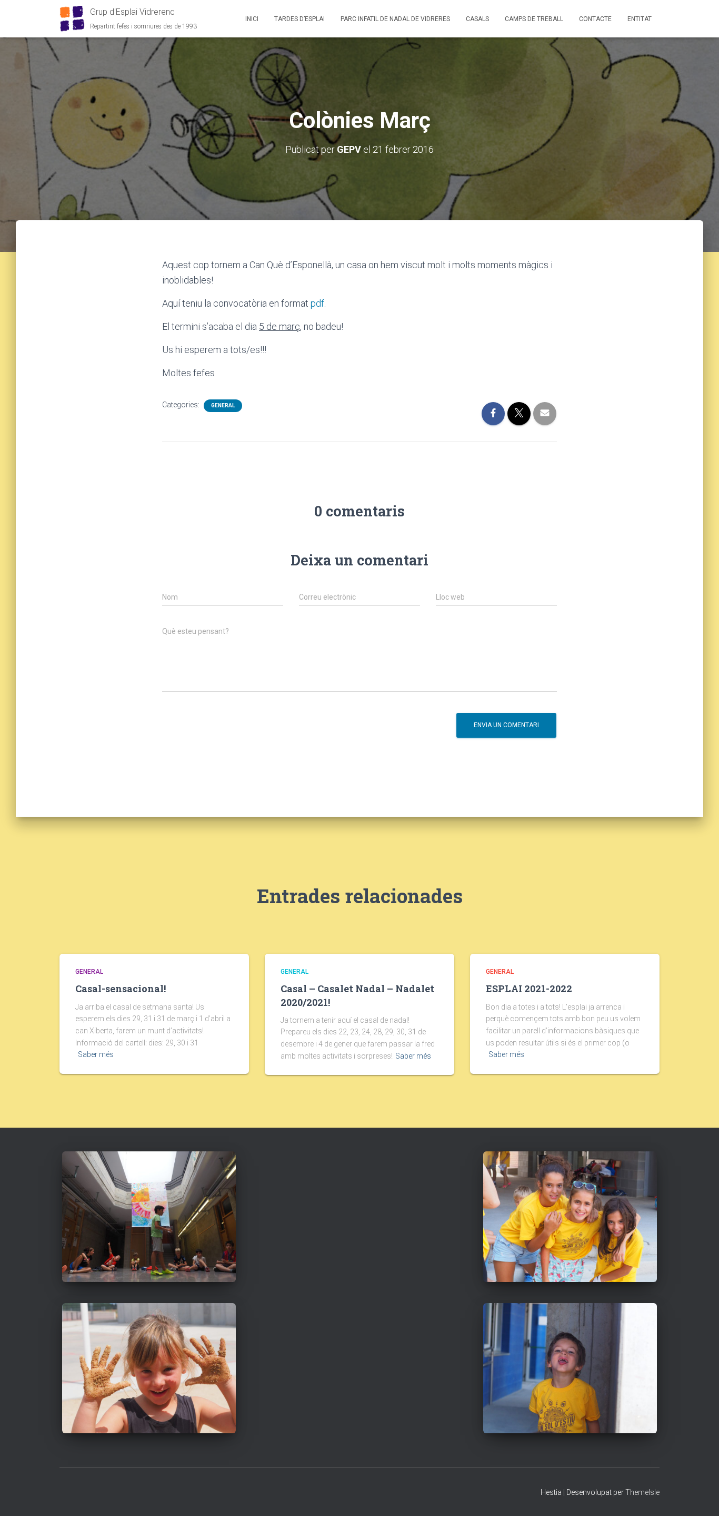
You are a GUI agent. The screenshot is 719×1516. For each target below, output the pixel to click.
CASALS (477, 19)
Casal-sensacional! (120, 988)
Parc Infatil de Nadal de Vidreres (395, 19)
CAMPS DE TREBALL (534, 19)
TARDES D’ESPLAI (299, 19)
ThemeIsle (642, 1492)
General (223, 405)
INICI (251, 19)
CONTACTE (595, 19)
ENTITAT (639, 19)
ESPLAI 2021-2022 (529, 988)
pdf (317, 303)
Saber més (96, 1054)
